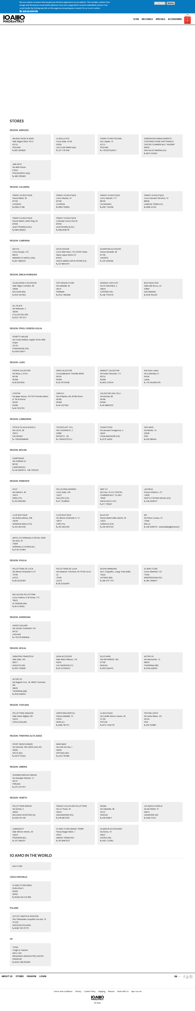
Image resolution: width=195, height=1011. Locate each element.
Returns (111, 991)
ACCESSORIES (175, 19)
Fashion (31, 976)
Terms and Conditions (63, 991)
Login (42, 976)
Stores (20, 976)
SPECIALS (160, 19)
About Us (7, 976)
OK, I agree (159, 3)
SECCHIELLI (147, 19)
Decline (171, 3)
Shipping (101, 991)
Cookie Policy (90, 991)
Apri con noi (136, 991)
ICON (136, 19)
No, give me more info (29, 11)
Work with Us (123, 991)
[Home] (14, 19)
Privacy (78, 991)
